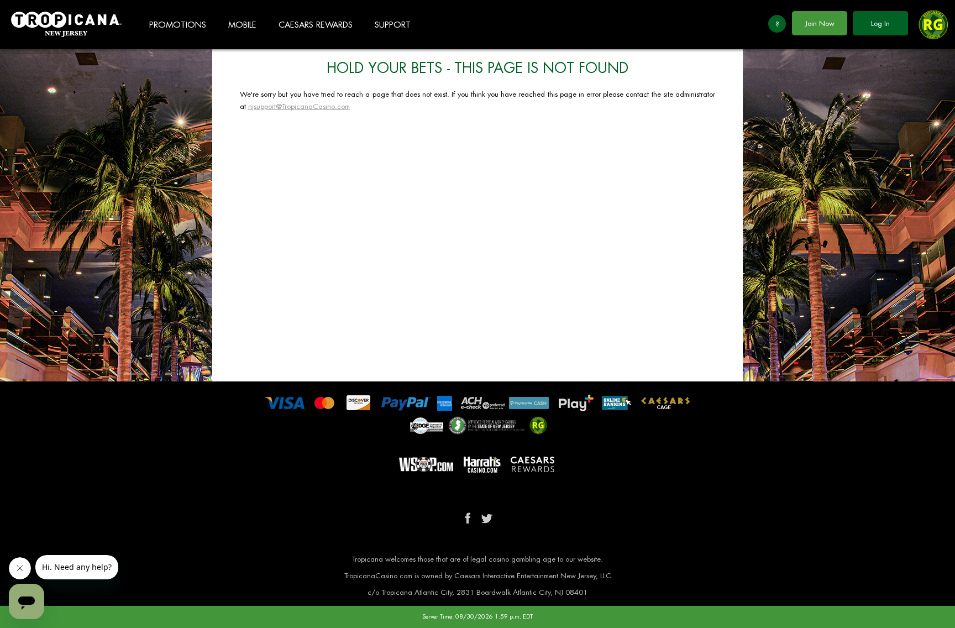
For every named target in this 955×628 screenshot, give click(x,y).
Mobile (242, 25)
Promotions (177, 25)
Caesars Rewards (316, 25)
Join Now (820, 23)
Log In (880, 23)
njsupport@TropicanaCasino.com (299, 106)
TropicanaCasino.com (66, 24)
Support (393, 25)
